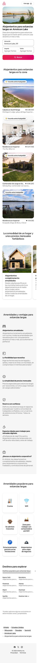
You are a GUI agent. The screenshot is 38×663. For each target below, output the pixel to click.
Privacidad (14, 653)
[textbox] (10, 51)
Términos (23, 653)
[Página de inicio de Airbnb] (4, 3)
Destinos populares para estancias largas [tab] (17, 571)
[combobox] (18, 43)
